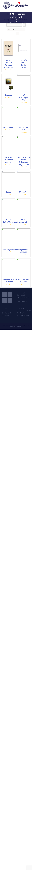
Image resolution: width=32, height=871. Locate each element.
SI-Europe (5, 311)
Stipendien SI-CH (22, 301)
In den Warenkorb (8, 48)
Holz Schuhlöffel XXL (23, 97)
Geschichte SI (21, 295)
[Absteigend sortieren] (24, 25)
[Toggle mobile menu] (29, 9)
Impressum (5, 315)
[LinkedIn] (10, 300)
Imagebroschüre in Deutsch (10, 280)
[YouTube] (10, 294)
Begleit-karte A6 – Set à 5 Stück (23, 64)
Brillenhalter (8, 127)
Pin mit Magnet (23, 220)
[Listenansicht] (17, 33)
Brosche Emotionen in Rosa (8, 159)
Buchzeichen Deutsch (23, 280)
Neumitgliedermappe (12, 249)
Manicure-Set (23, 128)
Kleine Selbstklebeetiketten (11, 220)
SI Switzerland (6, 313)
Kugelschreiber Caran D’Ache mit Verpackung (24, 161)
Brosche (8, 95)
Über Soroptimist (22, 293)
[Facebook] (4, 294)
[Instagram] (4, 300)
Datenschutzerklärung (17, 326)
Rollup (8, 192)
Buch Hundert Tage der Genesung (8, 64)
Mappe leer (23, 192)
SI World (4, 309)
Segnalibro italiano (23, 250)
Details (9, 49)
